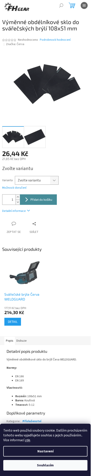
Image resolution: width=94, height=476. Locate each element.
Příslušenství (32, 421)
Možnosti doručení (14, 188)
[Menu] (84, 5)
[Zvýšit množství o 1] (18, 197)
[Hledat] (61, 5)
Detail (12, 321)
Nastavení (45, 451)
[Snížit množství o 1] (18, 202)
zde (27, 440)
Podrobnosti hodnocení (55, 40)
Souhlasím (45, 465)
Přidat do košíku (41, 199)
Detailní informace (14, 211)
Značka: (15, 44)
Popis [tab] (9, 341)
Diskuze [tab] (21, 341)
